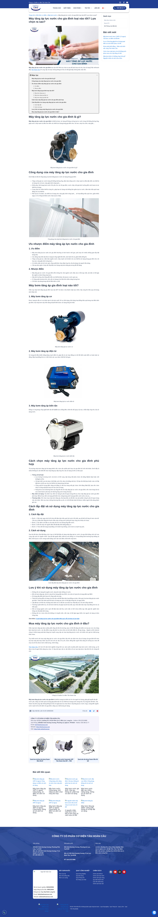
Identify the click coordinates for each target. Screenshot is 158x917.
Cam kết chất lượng (98, 881)
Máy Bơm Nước (108, 20)
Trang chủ (32, 15)
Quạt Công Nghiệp (81, 873)
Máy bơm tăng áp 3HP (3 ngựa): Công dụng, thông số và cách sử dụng (39, 809)
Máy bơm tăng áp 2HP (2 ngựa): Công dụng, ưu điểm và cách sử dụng (55, 809)
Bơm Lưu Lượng (63, 877)
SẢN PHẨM (76, 8)
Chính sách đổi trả (98, 873)
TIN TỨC (87, 8)
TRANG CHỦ (57, 8)
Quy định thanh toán (98, 879)
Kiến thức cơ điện (41, 15)
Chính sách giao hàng (98, 877)
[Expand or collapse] (97, 75)
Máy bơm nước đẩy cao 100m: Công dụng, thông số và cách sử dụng (87, 792)
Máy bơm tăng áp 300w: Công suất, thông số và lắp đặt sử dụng (88, 808)
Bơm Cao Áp (62, 873)
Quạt (105, 23)
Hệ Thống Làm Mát (109, 26)
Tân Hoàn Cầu (35, 69)
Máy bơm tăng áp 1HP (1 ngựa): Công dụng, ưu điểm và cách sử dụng (39, 792)
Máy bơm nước (52, 15)
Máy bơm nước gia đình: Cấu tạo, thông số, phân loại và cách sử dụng (72, 791)
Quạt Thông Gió (80, 877)
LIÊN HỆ (97, 8)
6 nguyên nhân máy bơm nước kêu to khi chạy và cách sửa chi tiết (71, 812)
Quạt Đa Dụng (80, 875)
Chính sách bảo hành (98, 875)
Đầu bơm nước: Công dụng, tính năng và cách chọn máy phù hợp (56, 791)
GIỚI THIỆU (67, 8)
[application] (81, 8)
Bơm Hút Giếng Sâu (64, 875)
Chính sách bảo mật (98, 883)
